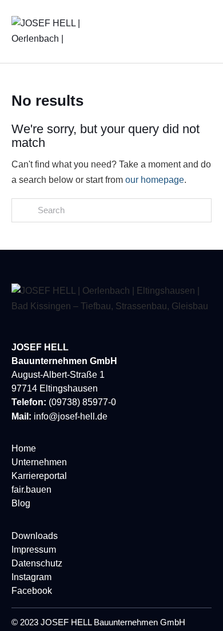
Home (23, 448)
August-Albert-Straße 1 (58, 375)
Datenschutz (36, 563)
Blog (20, 503)
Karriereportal (39, 476)
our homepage (154, 180)
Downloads (34, 536)
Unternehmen (39, 462)
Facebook (31, 591)
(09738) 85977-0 (82, 402)
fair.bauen (31, 489)
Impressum (33, 549)
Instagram (31, 577)
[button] (208, 31)
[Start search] (24, 210)
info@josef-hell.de (70, 416)
